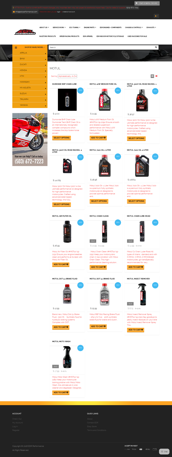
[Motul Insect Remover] (142, 294)
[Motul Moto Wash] (67, 357)
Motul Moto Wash (61, 341)
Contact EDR (92, 423)
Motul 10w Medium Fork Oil (103, 84)
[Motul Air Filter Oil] (67, 232)
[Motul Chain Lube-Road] (142, 232)
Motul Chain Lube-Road (138, 216)
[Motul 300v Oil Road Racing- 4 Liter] (67, 166)
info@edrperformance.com (26, 12)
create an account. (68, 12)
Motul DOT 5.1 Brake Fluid (64, 279)
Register (16, 430)
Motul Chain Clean (99, 216)
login (58, 12)
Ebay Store (92, 426)
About (89, 419)
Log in (15, 426)
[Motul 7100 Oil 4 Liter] (142, 166)
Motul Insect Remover (138, 279)
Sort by (54, 76)
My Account (17, 423)
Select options (61, 138)
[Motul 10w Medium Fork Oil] (104, 100)
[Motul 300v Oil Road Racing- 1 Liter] (142, 100)
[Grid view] (152, 76)
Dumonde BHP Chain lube (64, 84)
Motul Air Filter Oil (62, 216)
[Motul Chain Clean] (104, 232)
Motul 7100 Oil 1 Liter (100, 150)
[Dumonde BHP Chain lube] (67, 100)
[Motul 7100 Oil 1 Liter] (104, 166)
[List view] (156, 76)
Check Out (17, 419)
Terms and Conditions (96, 430)
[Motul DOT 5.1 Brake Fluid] (67, 294)
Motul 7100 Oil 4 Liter (137, 150)
